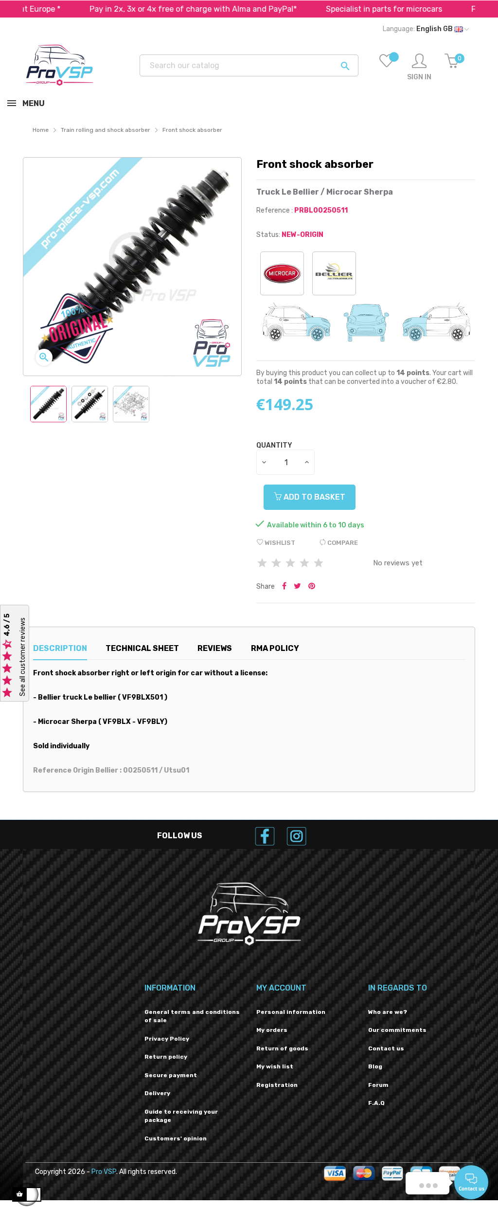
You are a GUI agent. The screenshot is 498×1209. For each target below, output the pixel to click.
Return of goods (282, 1048)
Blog (375, 1066)
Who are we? (387, 1012)
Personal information (290, 1012)
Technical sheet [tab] (142, 648)
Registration (277, 1085)
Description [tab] (60, 648)
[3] (290, 563)
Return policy (165, 1056)
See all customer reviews (22, 656)
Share (284, 587)
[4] (304, 563)
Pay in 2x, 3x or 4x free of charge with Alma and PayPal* (163, 9)
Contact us (386, 1048)
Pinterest (311, 587)
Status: (268, 235)
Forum (378, 1085)
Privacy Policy (166, 1038)
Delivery (157, 1093)
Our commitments (397, 1030)
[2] (276, 563)
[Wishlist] (386, 68)
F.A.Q (376, 1103)
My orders (271, 1030)
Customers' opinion (175, 1138)
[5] (318, 563)
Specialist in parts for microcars (355, 9)
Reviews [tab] (214, 648)
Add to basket (313, 497)
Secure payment (170, 1075)
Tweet (297, 587)
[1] (262, 563)
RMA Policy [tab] (275, 648)
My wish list (274, 1066)
